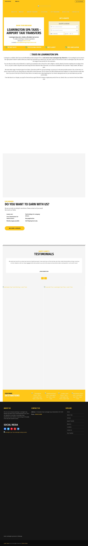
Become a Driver (14, 228)
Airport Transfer (70, 421)
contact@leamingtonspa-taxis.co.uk (26, 42)
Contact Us (69, 430)
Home (68, 412)
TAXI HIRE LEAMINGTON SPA (16, 105)
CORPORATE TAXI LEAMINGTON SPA (71, 105)
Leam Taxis (6, 543)
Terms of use (25, 543)
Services (69, 418)
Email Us (17, 1)
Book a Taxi (69, 415)
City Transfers (70, 433)
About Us (69, 424)
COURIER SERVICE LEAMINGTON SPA (44, 131)
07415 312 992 (8, 1)
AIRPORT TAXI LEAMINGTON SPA (44, 105)
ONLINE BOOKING (71, 130)
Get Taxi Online (79, 1)
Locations (69, 427)
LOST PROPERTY (16, 130)
